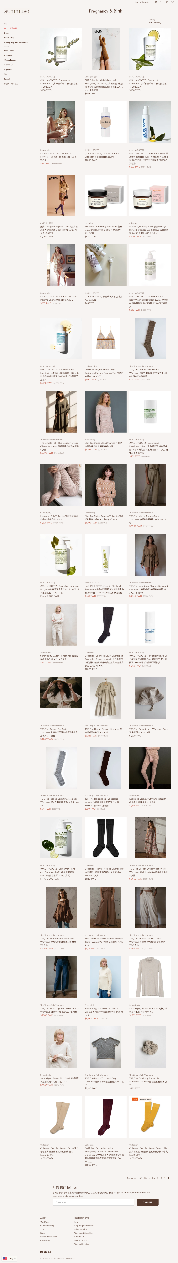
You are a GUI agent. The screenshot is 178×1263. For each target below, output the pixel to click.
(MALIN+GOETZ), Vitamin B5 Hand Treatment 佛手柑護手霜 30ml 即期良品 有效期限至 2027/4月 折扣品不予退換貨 (104, 589)
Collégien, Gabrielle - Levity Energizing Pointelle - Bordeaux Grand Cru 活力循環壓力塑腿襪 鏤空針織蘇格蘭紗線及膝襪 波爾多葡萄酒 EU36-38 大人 (104, 1155)
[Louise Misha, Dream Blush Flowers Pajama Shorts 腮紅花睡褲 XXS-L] (61, 265)
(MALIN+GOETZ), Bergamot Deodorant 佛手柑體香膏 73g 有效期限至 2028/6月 (148, 83)
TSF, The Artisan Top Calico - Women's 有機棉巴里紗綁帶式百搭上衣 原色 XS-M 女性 (59, 732)
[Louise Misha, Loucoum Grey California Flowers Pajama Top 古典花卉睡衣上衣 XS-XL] (106, 338)
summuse (51, 1258)
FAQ (76, 1222)
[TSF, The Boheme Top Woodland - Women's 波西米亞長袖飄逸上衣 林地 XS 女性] (61, 907)
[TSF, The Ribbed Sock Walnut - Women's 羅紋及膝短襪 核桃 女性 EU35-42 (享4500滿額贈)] (150, 338)
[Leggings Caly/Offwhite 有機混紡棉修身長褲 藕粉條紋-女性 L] (61, 485)
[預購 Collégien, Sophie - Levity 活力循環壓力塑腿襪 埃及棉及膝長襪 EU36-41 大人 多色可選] (61, 195)
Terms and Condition (83, 1233)
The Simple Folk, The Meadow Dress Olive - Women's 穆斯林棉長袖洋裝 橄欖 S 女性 (59, 446)
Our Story (44, 1222)
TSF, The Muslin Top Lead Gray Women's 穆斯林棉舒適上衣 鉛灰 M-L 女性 (104, 1081)
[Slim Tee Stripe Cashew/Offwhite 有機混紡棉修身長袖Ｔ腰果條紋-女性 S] (106, 485)
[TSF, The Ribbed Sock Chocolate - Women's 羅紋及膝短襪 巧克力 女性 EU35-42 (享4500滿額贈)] (106, 768)
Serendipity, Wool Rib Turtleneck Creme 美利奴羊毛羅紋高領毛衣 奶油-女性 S (104, 1011)
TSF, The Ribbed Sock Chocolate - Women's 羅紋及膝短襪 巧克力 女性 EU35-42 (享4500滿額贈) (102, 802)
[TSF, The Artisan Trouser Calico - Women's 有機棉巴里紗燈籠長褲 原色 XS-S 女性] (150, 907)
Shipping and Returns (84, 1226)
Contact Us (79, 1237)
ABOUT (43, 1218)
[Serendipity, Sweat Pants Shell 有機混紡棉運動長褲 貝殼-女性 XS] (61, 625)
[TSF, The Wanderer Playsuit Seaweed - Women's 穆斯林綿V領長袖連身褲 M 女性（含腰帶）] (150, 555)
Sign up (148, 1202)
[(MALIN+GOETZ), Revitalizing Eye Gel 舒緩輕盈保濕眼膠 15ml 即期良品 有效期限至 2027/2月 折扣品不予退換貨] (150, 625)
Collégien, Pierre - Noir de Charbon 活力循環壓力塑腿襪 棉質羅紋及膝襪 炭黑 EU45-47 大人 (104, 872)
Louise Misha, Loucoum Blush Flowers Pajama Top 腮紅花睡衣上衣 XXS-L (58, 156)
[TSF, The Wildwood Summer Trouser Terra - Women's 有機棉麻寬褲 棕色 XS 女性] (106, 907)
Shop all (7, 79)
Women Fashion (10, 60)
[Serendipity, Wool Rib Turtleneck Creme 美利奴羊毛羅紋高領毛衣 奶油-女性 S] (106, 977)
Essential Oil (8, 64)
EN (161, 2)
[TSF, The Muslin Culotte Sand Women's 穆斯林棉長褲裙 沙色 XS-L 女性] (150, 485)
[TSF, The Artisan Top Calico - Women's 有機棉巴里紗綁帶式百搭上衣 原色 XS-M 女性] (61, 698)
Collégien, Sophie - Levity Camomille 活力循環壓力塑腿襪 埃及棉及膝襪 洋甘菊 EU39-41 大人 (148, 1151)
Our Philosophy (47, 1226)
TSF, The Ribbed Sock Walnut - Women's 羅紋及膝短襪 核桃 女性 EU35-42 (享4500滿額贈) (148, 373)
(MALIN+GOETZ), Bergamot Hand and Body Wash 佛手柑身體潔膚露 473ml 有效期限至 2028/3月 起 (57, 872)
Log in (138, 2)
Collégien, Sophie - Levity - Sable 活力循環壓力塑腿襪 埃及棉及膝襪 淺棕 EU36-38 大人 (59, 1151)
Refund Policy (80, 1240)
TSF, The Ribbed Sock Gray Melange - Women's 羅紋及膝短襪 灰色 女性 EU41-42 (59, 802)
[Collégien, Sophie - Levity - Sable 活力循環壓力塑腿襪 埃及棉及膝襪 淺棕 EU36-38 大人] (61, 1117)
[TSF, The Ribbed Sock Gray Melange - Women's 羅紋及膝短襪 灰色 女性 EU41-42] (61, 768)
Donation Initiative (48, 1237)
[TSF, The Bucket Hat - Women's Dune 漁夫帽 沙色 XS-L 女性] (150, 698)
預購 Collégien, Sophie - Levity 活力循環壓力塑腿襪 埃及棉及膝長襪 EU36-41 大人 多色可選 (59, 230)
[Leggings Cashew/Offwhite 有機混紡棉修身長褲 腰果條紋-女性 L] (150, 768)
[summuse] (16, 11)
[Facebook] (41, 1252)
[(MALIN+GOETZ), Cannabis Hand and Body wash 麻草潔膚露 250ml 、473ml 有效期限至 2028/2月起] (61, 555)
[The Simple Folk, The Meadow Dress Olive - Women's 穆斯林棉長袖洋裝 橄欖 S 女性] (61, 412)
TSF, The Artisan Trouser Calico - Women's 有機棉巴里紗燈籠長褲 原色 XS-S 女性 (147, 942)
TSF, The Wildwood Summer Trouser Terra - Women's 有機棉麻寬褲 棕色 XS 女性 (104, 942)
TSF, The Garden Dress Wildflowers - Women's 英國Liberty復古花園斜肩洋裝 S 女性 (148, 872)
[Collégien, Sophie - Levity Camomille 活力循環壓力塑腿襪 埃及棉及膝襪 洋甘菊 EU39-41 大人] (150, 1117)
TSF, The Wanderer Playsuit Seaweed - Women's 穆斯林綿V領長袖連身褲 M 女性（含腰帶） (148, 589)
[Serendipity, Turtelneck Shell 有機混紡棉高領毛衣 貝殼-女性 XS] (150, 977)
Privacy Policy (80, 1229)
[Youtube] (45, 1252)
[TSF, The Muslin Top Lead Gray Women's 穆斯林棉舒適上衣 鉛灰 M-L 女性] (106, 1047)
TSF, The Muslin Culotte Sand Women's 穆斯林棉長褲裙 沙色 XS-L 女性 (148, 519)
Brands (6, 33)
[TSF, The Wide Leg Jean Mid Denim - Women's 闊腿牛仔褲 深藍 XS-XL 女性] (61, 977)
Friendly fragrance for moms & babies (16, 44)
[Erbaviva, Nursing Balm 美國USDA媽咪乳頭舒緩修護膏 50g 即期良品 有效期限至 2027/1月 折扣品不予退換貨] (150, 195)
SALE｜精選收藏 (10, 28)
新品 (5, 23)
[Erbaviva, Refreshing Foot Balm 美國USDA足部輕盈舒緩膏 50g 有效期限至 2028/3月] (106, 195)
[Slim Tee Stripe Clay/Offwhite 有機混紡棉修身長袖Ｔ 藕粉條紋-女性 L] (106, 412)
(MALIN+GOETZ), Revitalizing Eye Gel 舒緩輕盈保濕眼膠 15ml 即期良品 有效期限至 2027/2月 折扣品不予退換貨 (148, 659)
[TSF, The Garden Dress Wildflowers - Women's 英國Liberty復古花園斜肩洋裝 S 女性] (150, 837)
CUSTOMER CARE (81, 1218)
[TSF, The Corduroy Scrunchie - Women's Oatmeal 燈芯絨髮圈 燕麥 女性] (150, 1047)
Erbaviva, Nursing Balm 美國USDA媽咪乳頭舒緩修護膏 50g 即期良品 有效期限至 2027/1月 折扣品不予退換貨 (148, 230)
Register (146, 2)
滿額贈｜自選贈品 (11, 83)
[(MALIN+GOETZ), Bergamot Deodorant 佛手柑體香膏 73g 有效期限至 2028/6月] (150, 49)
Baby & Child (9, 37)
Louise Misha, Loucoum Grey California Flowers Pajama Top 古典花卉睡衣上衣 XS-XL (104, 373)
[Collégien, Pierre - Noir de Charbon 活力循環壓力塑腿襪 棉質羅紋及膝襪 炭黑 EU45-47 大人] (106, 837)
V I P (42, 1229)
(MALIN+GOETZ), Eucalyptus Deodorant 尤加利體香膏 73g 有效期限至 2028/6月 (59, 83)
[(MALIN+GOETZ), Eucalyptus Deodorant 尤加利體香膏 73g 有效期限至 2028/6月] (61, 49)
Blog (42, 1233)
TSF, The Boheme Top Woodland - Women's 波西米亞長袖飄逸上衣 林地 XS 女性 (58, 942)
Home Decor (9, 50)
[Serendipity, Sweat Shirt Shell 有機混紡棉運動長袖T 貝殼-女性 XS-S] (61, 1047)
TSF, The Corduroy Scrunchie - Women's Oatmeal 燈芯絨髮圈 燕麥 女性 (148, 1081)
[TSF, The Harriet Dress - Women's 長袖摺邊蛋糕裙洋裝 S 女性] (106, 698)
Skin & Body (8, 55)
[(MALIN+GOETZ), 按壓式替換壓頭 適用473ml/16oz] (106, 265)
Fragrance (8, 69)
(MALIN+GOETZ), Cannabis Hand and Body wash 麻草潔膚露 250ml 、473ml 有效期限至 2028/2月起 (59, 589)
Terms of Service (81, 1244)
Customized (45, 1240)
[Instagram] (49, 1252)
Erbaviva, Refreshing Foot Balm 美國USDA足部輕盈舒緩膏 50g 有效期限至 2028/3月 (103, 230)
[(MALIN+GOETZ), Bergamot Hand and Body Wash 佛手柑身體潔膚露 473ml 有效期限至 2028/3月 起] (61, 837)
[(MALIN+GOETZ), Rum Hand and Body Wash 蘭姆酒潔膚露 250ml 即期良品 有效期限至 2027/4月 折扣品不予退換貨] (150, 265)
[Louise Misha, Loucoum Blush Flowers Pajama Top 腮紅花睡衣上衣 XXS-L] (61, 122)
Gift (5, 74)
